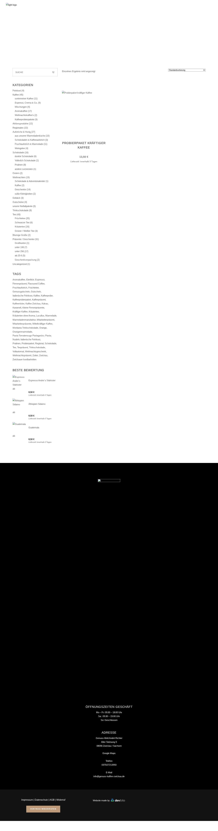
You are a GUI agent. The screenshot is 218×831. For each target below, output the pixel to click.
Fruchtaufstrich (20, 287)
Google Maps (109, 753)
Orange (43, 327)
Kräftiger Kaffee (20, 311)
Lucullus (40, 315)
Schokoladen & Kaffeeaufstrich (30, 140)
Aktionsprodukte (20, 123)
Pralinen (19, 164)
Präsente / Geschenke (23, 239)
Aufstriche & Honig (22, 132)
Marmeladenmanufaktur (24, 319)
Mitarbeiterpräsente (22, 323)
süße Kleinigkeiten (23, 193)
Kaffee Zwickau (33, 303)
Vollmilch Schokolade (25, 160)
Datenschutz (41, 800)
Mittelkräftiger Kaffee (42, 323)
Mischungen (21, 107)
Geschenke (20, 189)
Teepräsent (22, 347)
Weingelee (20, 148)
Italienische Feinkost (22, 295)
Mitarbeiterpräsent (45, 319)
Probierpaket (28, 343)
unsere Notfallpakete (22, 206)
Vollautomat (18, 351)
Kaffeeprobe (47, 295)
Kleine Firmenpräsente (33, 307)
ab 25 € (18, 255)
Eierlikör (30, 279)
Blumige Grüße (20, 235)
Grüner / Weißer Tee (24, 231)
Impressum (27, 800)
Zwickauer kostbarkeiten (24, 359)
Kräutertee (20, 226)
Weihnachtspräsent (22, 355)
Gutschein (36, 291)
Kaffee (16, 94)
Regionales (18, 127)
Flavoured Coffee (36, 283)
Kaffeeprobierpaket (22, 299)
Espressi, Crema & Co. (26, 102)
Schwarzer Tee (22, 222)
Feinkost (17, 90)
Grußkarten (20, 243)
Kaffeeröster (18, 303)
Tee (14, 214)
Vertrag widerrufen (43, 809)
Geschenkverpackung (25, 259)
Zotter (35, 355)
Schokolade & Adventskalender (30, 181)
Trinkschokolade (20, 210)
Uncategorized (20, 264)
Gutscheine (18, 202)
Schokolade (18, 152)
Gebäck (16, 198)
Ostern (16, 173)
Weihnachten (19, 177)
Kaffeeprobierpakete (24, 119)
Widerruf (60, 800)
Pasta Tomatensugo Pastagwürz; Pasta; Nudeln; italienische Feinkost (32, 337)
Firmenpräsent (20, 283)
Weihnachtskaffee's (24, 115)
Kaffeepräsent (39, 299)
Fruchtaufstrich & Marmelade (29, 144)
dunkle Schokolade (24, 156)
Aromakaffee (21, 111)
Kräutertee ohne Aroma (24, 315)
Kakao (45, 303)
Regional (39, 343)
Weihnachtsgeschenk (35, 351)
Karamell (17, 307)
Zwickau (43, 355)
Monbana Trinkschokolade (25, 327)
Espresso (39, 279)
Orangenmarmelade (22, 331)
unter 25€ (19, 251)
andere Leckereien (24, 169)
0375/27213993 (109, 764)
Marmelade (50, 315)
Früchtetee (20, 218)
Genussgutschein (21, 291)
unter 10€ (19, 247)
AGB (52, 800)
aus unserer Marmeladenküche (30, 135)
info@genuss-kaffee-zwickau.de (109, 776)
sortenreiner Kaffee (24, 98)
